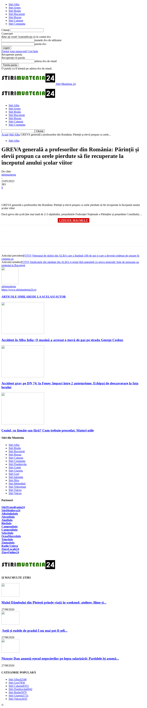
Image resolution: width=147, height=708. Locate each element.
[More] (59, 193)
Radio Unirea (9, 545)
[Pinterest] (33, 193)
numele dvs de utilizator (48, 40)
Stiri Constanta (17, 23)
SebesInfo (7, 532)
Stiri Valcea (15, 493)
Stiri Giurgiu (16, 470)
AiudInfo (7, 520)
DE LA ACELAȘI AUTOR (49, 296)
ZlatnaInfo (8, 542)
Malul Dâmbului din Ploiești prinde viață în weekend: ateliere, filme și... (53, 602)
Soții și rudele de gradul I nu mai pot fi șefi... (34, 630)
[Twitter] (20, 193)
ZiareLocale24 (10, 549)
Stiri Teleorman (17, 486)
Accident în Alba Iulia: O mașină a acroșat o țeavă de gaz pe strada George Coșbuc (62, 340)
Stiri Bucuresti (17, 14)
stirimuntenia (8, 174)
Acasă (4, 134)
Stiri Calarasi (16, 20)
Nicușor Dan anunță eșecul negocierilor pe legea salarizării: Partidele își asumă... (60, 658)
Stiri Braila (15, 10)
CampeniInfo (9, 526)
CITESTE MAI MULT (73, 220)
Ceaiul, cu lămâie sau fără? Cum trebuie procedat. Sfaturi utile (47, 430)
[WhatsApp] (46, 193)
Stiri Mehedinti (17, 483)
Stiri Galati (15, 467)
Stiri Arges (15, 7)
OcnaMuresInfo (11, 536)
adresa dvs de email (46, 61)
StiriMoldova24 (10, 510)
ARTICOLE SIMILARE (16, 296)
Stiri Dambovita (18, 464)
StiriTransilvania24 (13, 507)
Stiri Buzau (15, 17)
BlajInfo (6, 523)
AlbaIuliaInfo (9, 513)
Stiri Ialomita (16, 477)
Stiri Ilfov (14, 480)
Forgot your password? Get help (19, 51)
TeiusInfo (7, 539)
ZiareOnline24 (10, 552)
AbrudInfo (8, 516)
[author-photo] (10, 283)
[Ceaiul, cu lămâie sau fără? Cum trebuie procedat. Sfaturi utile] (22, 423)
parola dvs (40, 43)
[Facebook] (7, 193)
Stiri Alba (14, 4)
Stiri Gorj (14, 473)
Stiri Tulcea (15, 490)
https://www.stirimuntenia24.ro (18, 289)
